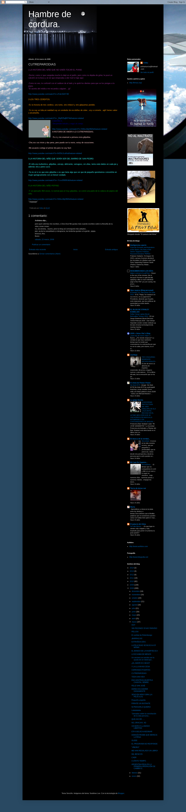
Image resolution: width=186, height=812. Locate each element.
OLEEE (134, 740)
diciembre (136, 591)
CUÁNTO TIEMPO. (139, 761)
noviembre (136, 595)
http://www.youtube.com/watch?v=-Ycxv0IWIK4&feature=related (55, 180)
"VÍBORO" (135, 747)
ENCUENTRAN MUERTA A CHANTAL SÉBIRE (142, 681)
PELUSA (135, 632)
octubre (135, 598)
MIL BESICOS (137, 754)
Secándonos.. (147, 464)
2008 (132, 588)
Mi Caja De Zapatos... (138, 462)
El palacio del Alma (138, 524)
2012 (132, 575)
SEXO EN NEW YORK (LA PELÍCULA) (142, 696)
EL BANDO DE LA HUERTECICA (145, 651)
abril (134, 619)
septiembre (136, 601)
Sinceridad (146, 441)
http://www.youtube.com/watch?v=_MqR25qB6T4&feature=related (56, 118)
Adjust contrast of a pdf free (140, 273)
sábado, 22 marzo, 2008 (44, 239)
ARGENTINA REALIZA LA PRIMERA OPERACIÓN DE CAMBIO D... (143, 766)
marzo (134, 622)
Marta (132, 507)
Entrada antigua (111, 250)
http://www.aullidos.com (138, 546)
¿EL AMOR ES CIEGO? (141, 663)
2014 (132, 568)
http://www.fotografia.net (138, 557)
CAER (134, 757)
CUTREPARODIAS (139, 673)
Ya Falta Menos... (136, 526)
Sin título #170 (135, 385)
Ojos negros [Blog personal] (141, 290)
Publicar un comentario (41, 245)
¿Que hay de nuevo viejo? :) (140, 336)
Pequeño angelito (139, 700)
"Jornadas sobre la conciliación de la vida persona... (144, 715)
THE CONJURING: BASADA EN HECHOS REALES (148, 359)
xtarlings (133, 355)
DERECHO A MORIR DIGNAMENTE (140, 690)
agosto (135, 605)
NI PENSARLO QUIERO (141, 707)
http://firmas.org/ (135, 83)
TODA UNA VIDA (138, 677)
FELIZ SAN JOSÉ (138, 686)
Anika (145, 63)
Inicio (75, 250)
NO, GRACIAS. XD (139, 723)
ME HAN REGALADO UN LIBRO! (145, 751)
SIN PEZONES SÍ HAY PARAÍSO (144, 628)
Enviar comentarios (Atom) (50, 254)
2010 (132, 581)
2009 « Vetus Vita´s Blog (140, 333)
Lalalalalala (136, 710)
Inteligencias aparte (138, 245)
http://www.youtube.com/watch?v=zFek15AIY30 (48, 94)
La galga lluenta (136, 400)
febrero (135, 773)
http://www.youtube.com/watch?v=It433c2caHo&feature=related (55, 153)
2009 (132, 585)
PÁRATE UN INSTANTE (141, 703)
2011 (132, 578)
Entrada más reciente (37, 250)
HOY (133, 625)
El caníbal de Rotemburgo (142, 635)
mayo (134, 615)
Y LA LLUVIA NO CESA (141, 667)
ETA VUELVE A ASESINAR (142, 732)
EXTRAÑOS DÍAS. (139, 642)
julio (134, 608)
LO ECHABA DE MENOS (141, 654)
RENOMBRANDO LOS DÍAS (141, 271)
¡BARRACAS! (137, 638)
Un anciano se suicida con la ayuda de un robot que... (143, 659)
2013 (132, 571)
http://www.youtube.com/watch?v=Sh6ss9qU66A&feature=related (79, 129)
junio (134, 612)
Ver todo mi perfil (147, 72)
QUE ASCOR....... (138, 719)
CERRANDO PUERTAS (141, 670)
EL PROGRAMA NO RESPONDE (145, 744)
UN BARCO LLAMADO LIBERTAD (141, 727)
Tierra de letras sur (138, 488)
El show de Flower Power (140, 383)
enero (134, 776)
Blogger (121, 793)
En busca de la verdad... (140, 439)
